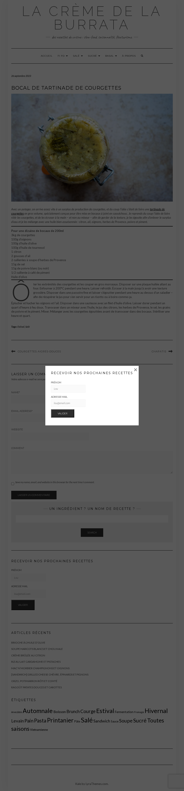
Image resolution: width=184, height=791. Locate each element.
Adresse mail (59, 396)
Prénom (56, 382)
